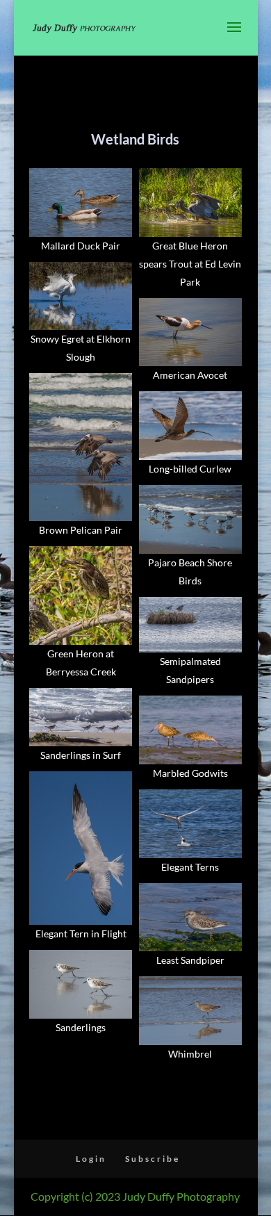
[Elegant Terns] (190, 823)
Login (91, 1158)
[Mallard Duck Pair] (80, 202)
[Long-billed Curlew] (190, 425)
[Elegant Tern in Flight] (80, 848)
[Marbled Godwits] (190, 730)
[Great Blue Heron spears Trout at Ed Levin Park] (190, 202)
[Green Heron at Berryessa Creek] (80, 595)
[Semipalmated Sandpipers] (190, 625)
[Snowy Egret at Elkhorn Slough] (80, 296)
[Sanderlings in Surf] (80, 717)
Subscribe (152, 1158)
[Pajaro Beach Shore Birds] (190, 519)
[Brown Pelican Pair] (80, 447)
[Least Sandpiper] (190, 917)
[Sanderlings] (80, 984)
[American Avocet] (190, 332)
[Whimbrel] (190, 1010)
